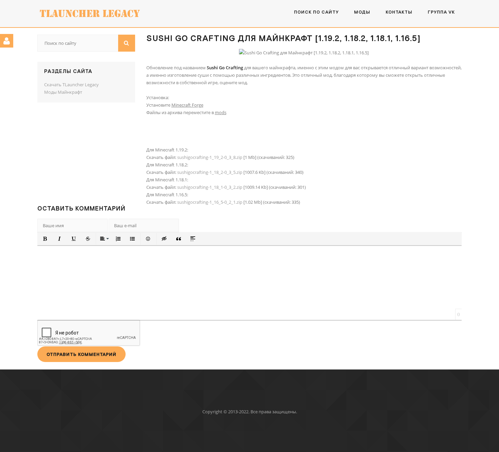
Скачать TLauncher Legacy (71, 85)
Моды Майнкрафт (63, 92)
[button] (45, 238)
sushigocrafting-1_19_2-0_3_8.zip (209, 157)
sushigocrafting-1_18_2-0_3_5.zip (209, 172)
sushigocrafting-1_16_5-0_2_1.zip (209, 202)
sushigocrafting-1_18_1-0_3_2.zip (209, 187)
